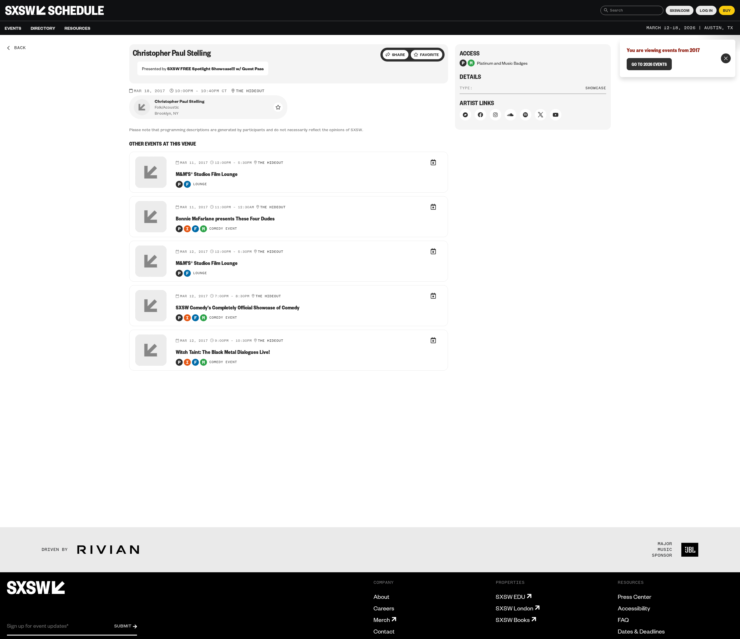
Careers (383, 608)
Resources (77, 28)
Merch (381, 619)
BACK (18, 48)
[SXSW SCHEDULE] (54, 10)
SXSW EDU (510, 596)
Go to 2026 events (649, 64)
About (381, 596)
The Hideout (250, 91)
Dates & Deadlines (641, 631)
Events (13, 28)
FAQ (623, 619)
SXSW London (514, 608)
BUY (727, 10)
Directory (43, 28)
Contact (384, 631)
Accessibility (634, 608)
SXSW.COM (679, 10)
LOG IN (706, 10)
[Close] (726, 58)
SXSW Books (513, 619)
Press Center (634, 596)
